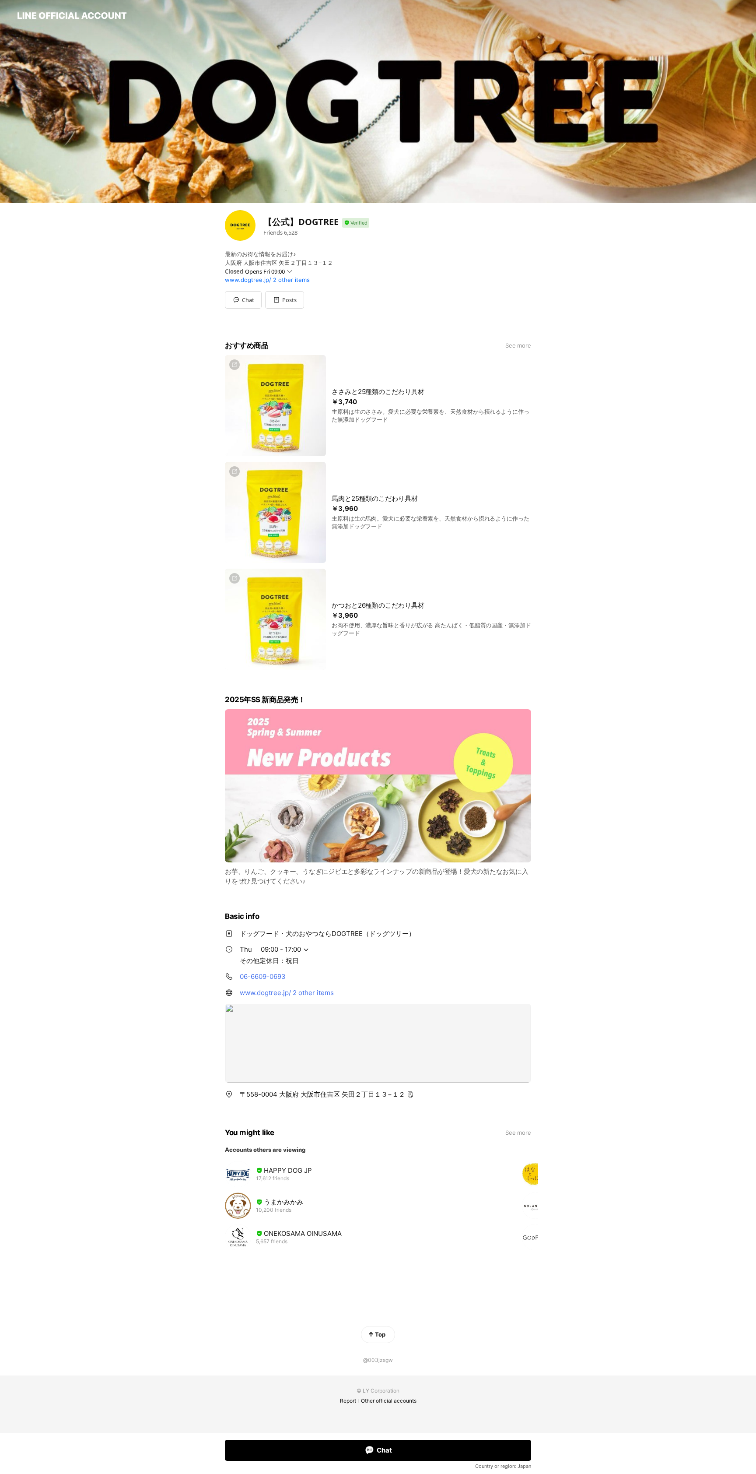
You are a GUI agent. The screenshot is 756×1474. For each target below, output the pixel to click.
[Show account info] (355, 223)
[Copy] (410, 1094)
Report (348, 1400)
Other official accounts (388, 1400)
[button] (284, 300)
